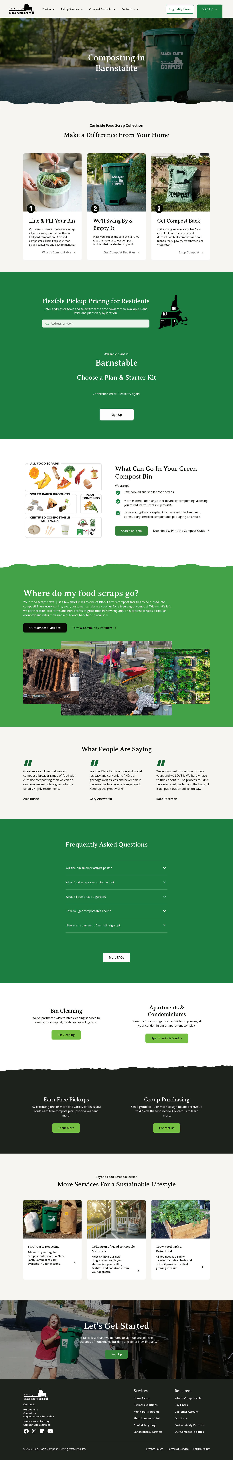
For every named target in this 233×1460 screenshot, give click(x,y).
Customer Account (186, 1411)
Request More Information (38, 1416)
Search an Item (131, 531)
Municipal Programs (146, 1411)
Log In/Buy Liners (179, 9)
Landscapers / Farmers (148, 1431)
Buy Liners (181, 1405)
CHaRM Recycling (144, 1425)
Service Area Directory (36, 1421)
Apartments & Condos (166, 1038)
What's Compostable (188, 1398)
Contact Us (166, 1128)
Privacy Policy (154, 1449)
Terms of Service (178, 1449)
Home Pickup (142, 1398)
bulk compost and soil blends (179, 239)
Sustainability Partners (189, 1425)
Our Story (181, 1418)
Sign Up (116, 414)
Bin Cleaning (66, 1035)
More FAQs (116, 957)
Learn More (66, 1128)
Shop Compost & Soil (147, 1418)
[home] (21, 9)
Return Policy (201, 1449)
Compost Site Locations (36, 1424)
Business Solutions (145, 1405)
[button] (48, 10)
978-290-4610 (30, 1409)
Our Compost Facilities (45, 628)
